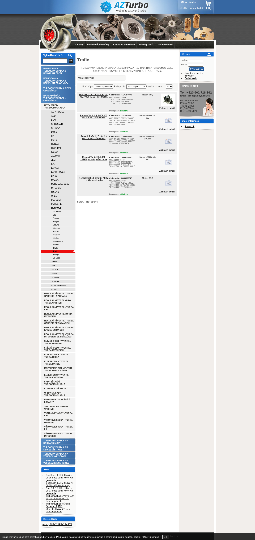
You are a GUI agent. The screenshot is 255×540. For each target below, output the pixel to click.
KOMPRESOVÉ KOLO (55, 388)
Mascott (56, 228)
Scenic (56, 245)
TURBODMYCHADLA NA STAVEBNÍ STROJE (55, 448)
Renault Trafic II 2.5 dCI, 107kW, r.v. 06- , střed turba (93, 158)
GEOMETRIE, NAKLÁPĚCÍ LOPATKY (57, 400)
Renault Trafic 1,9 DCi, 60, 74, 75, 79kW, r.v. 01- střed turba (93, 95)
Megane (56, 235)
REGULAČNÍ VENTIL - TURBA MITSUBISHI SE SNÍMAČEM (59, 335)
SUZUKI (55, 277)
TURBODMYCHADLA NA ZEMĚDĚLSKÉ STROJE (55, 455)
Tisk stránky (92, 201)
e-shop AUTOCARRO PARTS (57, 524)
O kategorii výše (86, 78)
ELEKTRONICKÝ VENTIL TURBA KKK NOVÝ (56, 376)
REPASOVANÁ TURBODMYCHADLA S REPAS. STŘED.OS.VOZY (55, 80)
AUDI (53, 116)
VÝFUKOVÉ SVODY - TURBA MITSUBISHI (58, 434)
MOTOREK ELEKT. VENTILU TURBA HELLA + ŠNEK (58, 369)
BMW (53, 120)
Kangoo (56, 221)
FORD (54, 140)
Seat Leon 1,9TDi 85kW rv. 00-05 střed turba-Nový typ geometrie (59, 478)
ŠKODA (54, 269)
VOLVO (54, 289)
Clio (54, 215)
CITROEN (56, 128)
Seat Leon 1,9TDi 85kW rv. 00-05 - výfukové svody (59, 484)
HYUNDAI (56, 148)
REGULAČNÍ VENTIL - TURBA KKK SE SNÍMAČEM (59, 328)
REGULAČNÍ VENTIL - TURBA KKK (59, 308)
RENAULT (150, 71)
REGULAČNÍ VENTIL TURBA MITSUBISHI (58, 315)
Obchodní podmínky (98, 44)
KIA (52, 164)
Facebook (189, 126)
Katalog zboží (146, 44)
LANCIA (55, 168)
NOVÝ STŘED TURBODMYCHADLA (126, 71)
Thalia (55, 248)
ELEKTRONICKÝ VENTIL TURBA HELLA (56, 355)
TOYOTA (55, 281)
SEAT (53, 265)
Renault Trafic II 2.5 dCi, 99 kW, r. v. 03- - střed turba (94, 137)
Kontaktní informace (124, 44)
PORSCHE (56, 204)
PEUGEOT (56, 200)
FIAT (53, 136)
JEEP (53, 160)
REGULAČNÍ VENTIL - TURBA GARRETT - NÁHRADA (59, 294)
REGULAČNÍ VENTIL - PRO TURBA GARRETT (57, 301)
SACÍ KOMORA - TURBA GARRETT (56, 407)
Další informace (151, 537)
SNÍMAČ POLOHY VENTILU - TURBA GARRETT (58, 342)
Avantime (57, 212)
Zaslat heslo (191, 78)
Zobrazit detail (167, 108)
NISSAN (55, 192)
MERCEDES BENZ (60, 184)
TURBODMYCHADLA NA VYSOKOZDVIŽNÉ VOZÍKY (56, 461)
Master (56, 231)
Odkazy (79, 44)
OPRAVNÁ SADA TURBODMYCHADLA (54, 394)
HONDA (55, 144)
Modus (56, 238)
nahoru (80, 201)
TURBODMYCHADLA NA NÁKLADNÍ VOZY (55, 442)
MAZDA (54, 180)
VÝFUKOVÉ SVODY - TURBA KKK (58, 414)
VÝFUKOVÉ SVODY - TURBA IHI (58, 428)
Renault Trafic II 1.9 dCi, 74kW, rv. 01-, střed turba (93, 179)
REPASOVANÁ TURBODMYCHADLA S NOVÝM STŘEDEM (54, 71)
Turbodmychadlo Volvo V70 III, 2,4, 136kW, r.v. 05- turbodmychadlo (60, 498)
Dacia (54, 132)
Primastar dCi (58, 241)
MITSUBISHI (57, 188)
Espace (56, 218)
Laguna (56, 225)
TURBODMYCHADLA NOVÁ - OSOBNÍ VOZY (57, 89)
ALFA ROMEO (57, 112)
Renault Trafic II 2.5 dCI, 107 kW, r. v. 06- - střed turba (93, 116)
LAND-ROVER (58, 172)
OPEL (54, 196)
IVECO (54, 152)
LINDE (54, 176)
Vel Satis (56, 258)
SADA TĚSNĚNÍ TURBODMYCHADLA (54, 383)
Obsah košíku (188, 2)
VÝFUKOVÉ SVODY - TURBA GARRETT (58, 421)
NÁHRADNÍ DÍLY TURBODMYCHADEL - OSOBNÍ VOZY (54, 98)
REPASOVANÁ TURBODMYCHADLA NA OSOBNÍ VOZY (107, 68)
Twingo (56, 254)
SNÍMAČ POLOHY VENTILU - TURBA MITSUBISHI (58, 349)
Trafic (55, 251)
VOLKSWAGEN (58, 285)
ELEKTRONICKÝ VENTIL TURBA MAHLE (56, 362)
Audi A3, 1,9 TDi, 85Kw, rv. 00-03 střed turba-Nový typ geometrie (59, 491)
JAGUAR (55, 156)
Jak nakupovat (165, 44)
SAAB (54, 261)
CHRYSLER (57, 124)
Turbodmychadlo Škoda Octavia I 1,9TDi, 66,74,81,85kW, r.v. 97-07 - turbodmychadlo (59, 507)
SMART (54, 273)
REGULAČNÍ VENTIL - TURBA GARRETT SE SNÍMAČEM (59, 322)
